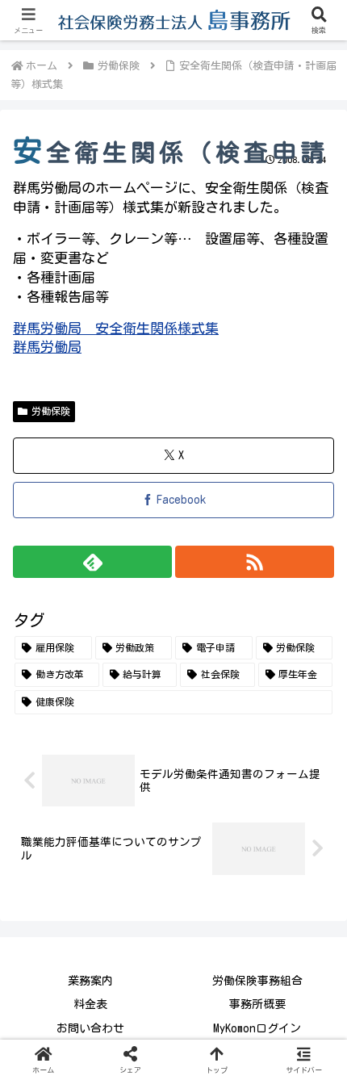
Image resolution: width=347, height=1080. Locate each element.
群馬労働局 (47, 347)
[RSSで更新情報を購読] (254, 562)
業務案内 (90, 980)
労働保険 (50, 411)
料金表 (90, 1004)
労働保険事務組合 (257, 980)
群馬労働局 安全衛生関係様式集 (116, 328)
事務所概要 (257, 1004)
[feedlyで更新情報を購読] (92, 562)
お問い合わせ (90, 1028)
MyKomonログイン (257, 1028)
